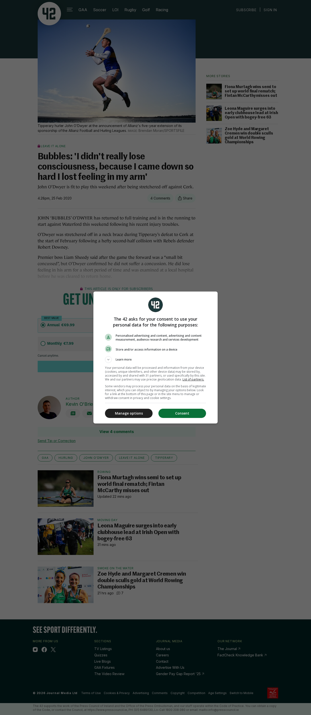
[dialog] (155, 357)
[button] (155, 359)
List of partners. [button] (193, 379)
